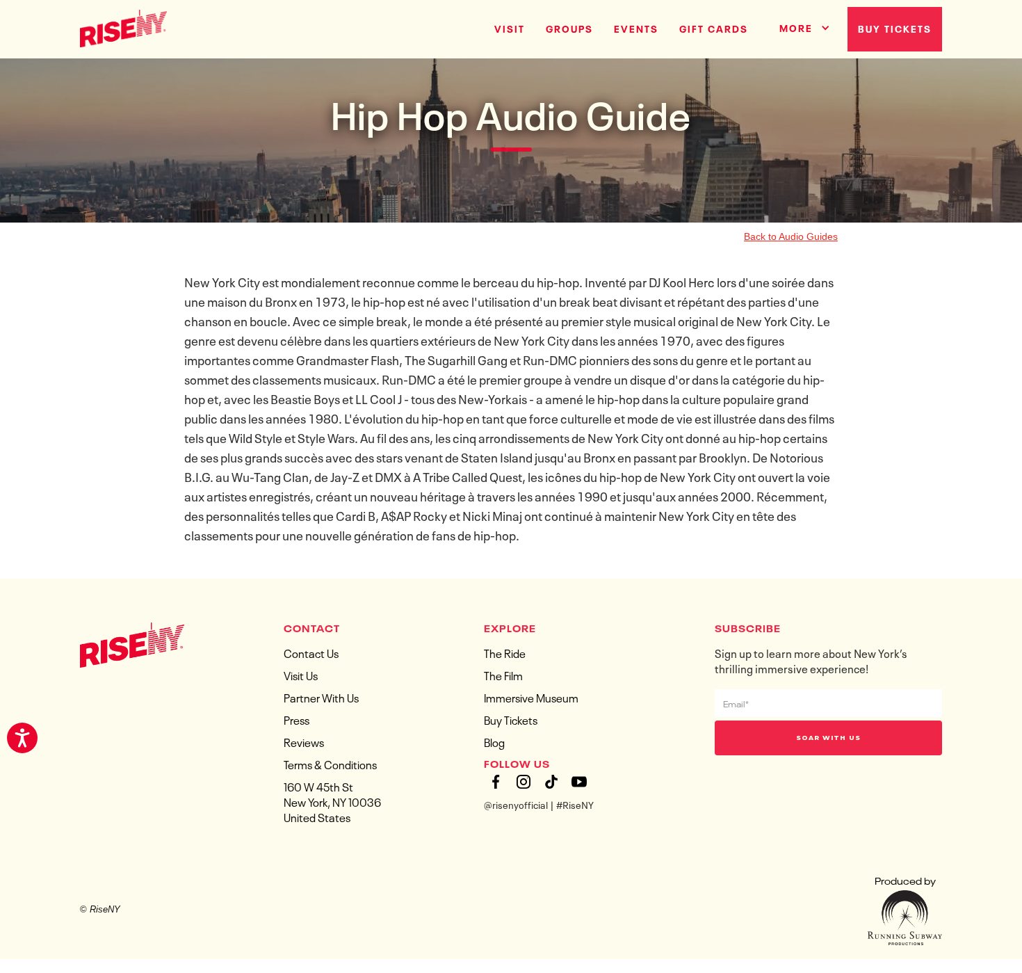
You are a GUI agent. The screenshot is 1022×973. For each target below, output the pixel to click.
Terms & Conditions (330, 763)
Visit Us (301, 674)
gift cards (713, 28)
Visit (509, 28)
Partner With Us (321, 697)
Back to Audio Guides (791, 236)
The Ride (505, 652)
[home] (123, 27)
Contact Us (311, 652)
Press (296, 719)
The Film (503, 674)
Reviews (304, 741)
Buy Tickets (895, 28)
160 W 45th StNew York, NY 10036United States (332, 801)
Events (636, 28)
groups (569, 28)
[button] (799, 26)
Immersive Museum (531, 697)
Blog (494, 741)
